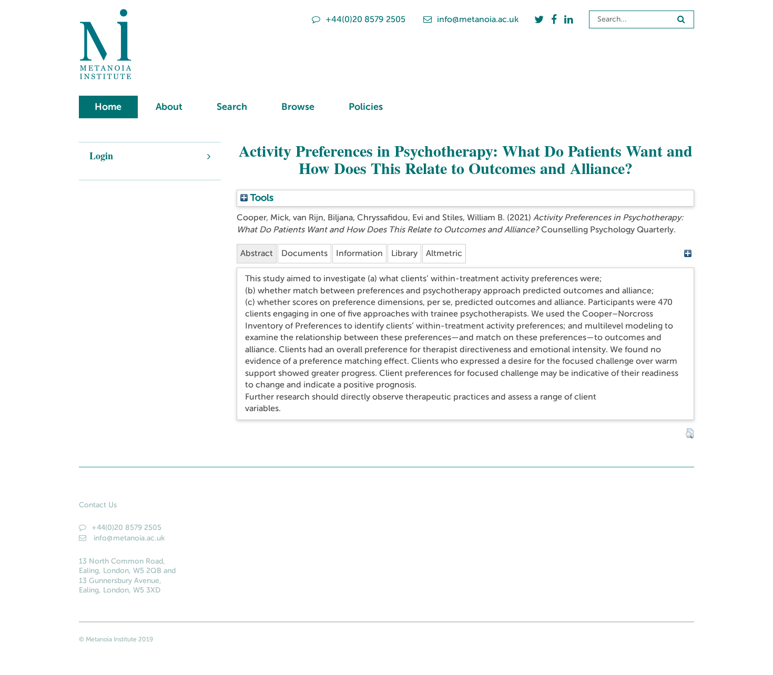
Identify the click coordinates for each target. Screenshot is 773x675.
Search (232, 106)
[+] (687, 253)
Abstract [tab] (256, 253)
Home (108, 106)
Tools (260, 197)
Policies (366, 106)
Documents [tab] (304, 253)
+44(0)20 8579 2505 (365, 19)
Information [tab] (359, 253)
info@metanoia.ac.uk (477, 19)
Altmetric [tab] (444, 253)
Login (101, 155)
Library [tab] (404, 253)
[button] (690, 433)
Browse (297, 106)
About (169, 106)
